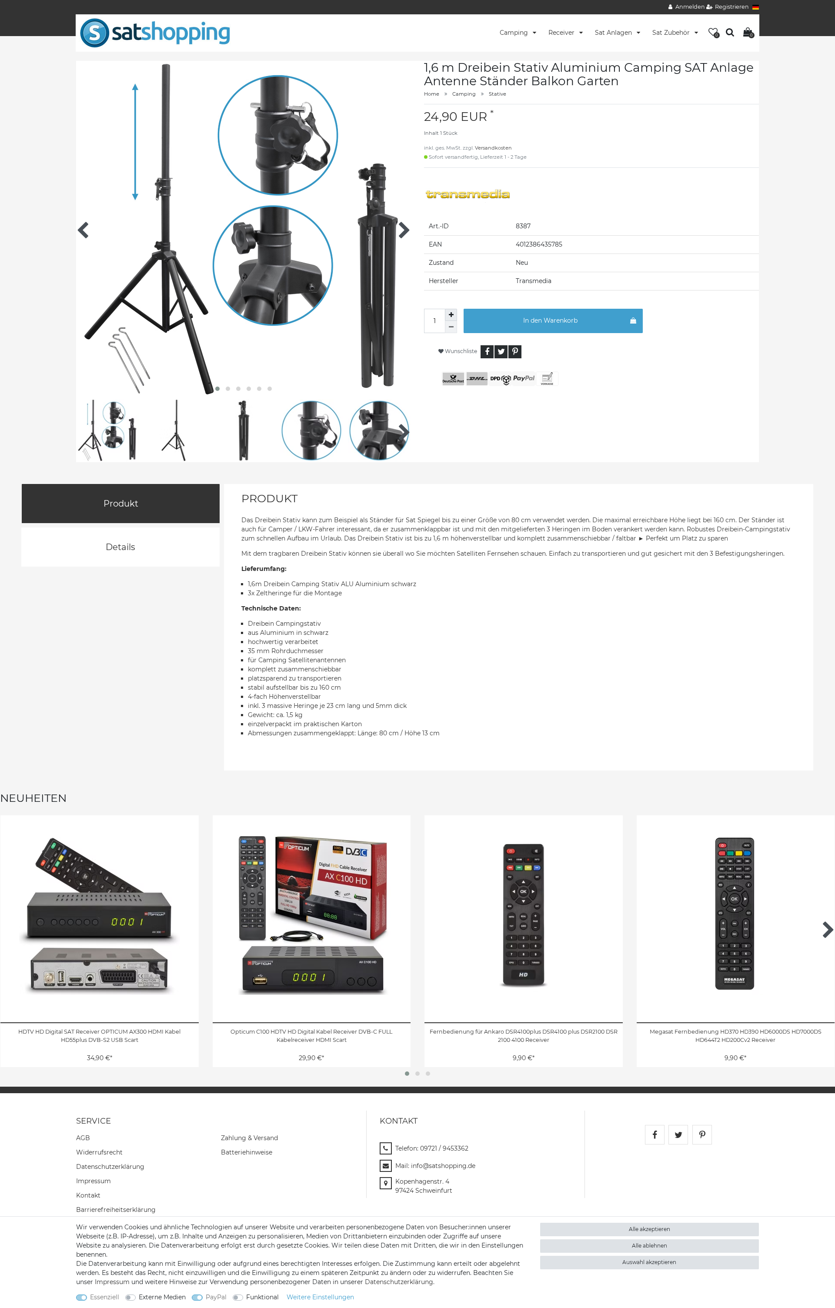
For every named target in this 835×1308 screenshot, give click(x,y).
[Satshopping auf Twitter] (678, 1134)
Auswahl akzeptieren (649, 1262)
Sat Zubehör (671, 33)
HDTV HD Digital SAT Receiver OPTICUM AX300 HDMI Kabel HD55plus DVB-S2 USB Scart (99, 1035)
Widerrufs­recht (99, 1152)
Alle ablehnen (649, 1245)
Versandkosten (493, 148)
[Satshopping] (155, 33)
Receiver (562, 33)
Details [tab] (120, 547)
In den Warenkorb (550, 320)
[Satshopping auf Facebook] (654, 1134)
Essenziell (104, 1297)
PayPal (216, 1297)
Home (431, 94)
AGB (83, 1138)
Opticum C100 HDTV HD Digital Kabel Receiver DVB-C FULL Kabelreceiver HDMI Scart (311, 1035)
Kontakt (88, 1195)
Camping (515, 33)
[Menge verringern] (451, 327)
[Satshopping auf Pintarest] (702, 1134)
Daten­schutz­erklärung (110, 1167)
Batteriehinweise (246, 1152)
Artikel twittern (501, 351)
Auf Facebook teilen (487, 351)
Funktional (262, 1297)
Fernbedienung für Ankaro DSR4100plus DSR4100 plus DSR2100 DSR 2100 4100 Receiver (524, 1035)
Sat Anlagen (614, 33)
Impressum (93, 1181)
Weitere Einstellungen (320, 1297)
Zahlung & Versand (249, 1138)
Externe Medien (162, 1297)
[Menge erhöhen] (451, 315)
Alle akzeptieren (649, 1229)
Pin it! (514, 351)
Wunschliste (460, 351)
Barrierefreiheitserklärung (116, 1210)
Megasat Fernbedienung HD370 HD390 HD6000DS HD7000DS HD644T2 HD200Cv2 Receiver (736, 1035)
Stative (497, 94)
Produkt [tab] (121, 503)
